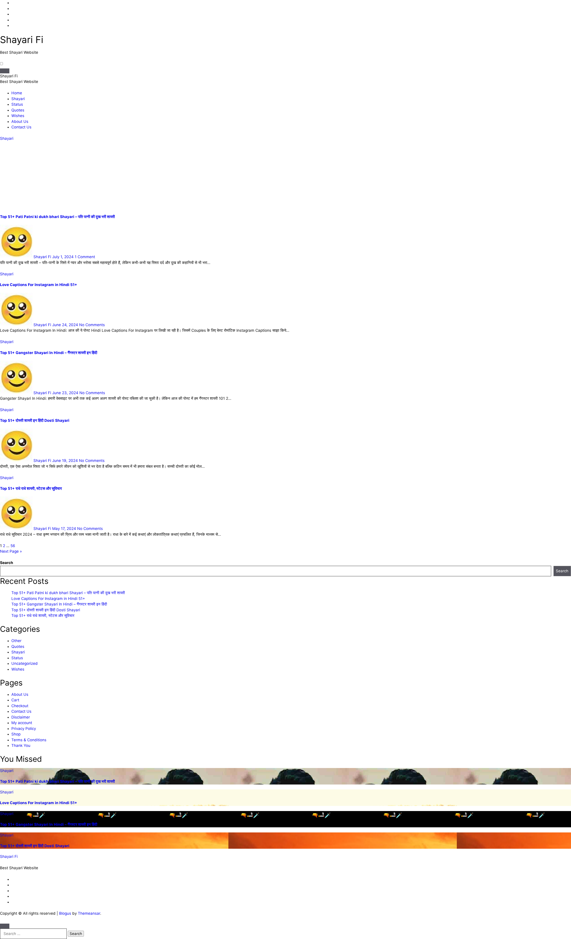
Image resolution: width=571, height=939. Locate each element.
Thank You (20, 745)
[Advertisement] (285, 178)
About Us (19, 121)
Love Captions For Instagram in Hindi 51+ (38, 284)
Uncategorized (24, 663)
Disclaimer (20, 717)
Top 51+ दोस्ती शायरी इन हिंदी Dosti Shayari (34, 420)
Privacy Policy (23, 728)
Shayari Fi (21, 39)
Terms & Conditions (28, 740)
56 (12, 546)
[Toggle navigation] (4, 70)
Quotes (17, 110)
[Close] (4, 926)
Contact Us (21, 127)
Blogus (65, 913)
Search (6, 562)
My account (21, 723)
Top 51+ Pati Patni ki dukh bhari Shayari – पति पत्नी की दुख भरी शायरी (57, 216)
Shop (16, 734)
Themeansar (89, 913)
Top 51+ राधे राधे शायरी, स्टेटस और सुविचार (31, 488)
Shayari (18, 99)
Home (16, 93)
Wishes (17, 115)
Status (17, 104)
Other (16, 640)
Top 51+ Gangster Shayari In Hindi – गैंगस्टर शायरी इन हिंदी (48, 352)
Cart (15, 700)
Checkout (19, 706)
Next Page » (11, 551)
